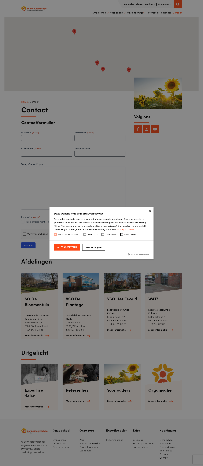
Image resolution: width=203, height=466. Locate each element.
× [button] (150, 210)
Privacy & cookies (125, 229)
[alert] (101, 233)
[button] (101, 254)
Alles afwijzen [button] (94, 247)
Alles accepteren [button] (67, 246)
